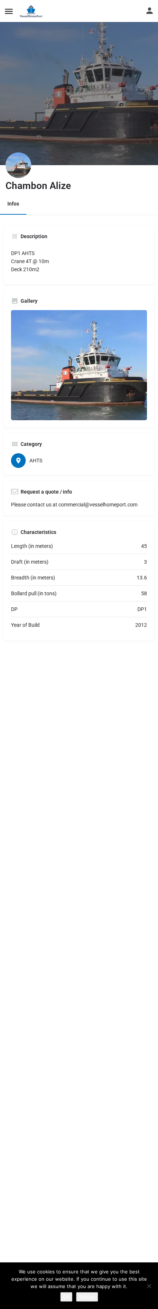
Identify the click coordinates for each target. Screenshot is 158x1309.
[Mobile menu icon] (9, 11)
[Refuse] (148, 1286)
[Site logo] (32, 11)
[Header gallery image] (79, 82)
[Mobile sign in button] (149, 10)
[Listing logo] (18, 165)
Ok (66, 1297)
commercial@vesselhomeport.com (97, 505)
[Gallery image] (79, 365)
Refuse (87, 1297)
